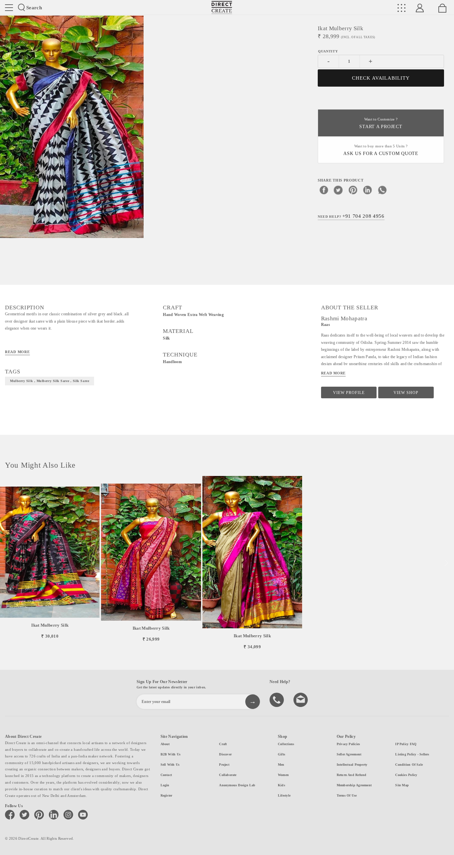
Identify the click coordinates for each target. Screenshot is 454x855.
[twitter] (338, 190)
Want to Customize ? (380, 123)
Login (165, 785)
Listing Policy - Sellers (412, 754)
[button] (446, 563)
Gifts (281, 754)
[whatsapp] (382, 190)
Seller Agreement (349, 754)
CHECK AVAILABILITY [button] (381, 78)
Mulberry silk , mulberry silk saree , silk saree (49, 381)
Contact (166, 775)
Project (224, 764)
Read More (17, 352)
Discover (225, 754)
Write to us (301, 699)
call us (277, 699)
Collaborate (227, 775)
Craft (223, 744)
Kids (281, 785)
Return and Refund (352, 775)
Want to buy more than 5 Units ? (380, 150)
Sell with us (170, 764)
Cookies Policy (406, 775)
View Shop (406, 393)
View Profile (349, 393)
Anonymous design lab (237, 785)
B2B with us (170, 754)
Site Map (402, 785)
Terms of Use (347, 795)
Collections (286, 744)
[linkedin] (368, 190)
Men (281, 764)
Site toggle (9, 7)
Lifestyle (284, 795)
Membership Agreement (354, 785)
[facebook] (324, 190)
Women (283, 775)
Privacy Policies (348, 744)
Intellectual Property (352, 764)
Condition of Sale (409, 764)
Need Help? (351, 216)
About (165, 744)
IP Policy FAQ (405, 744)
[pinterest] (353, 190)
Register (166, 795)
